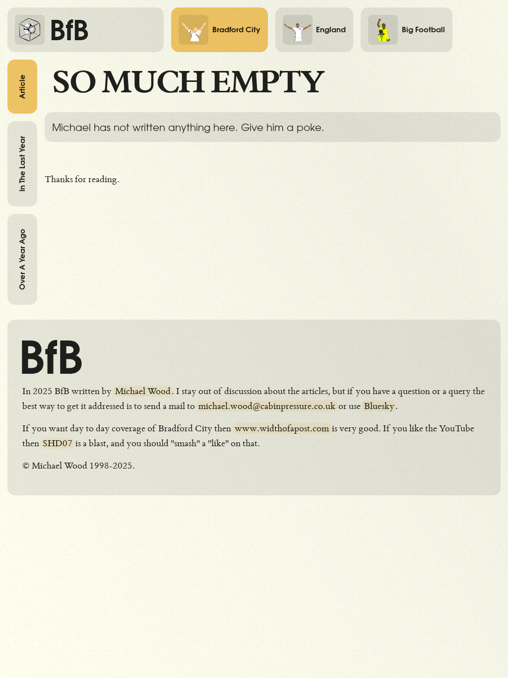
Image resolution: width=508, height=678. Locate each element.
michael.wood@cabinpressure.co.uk (266, 406)
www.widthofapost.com (282, 428)
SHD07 (57, 443)
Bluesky (379, 406)
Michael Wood (143, 391)
